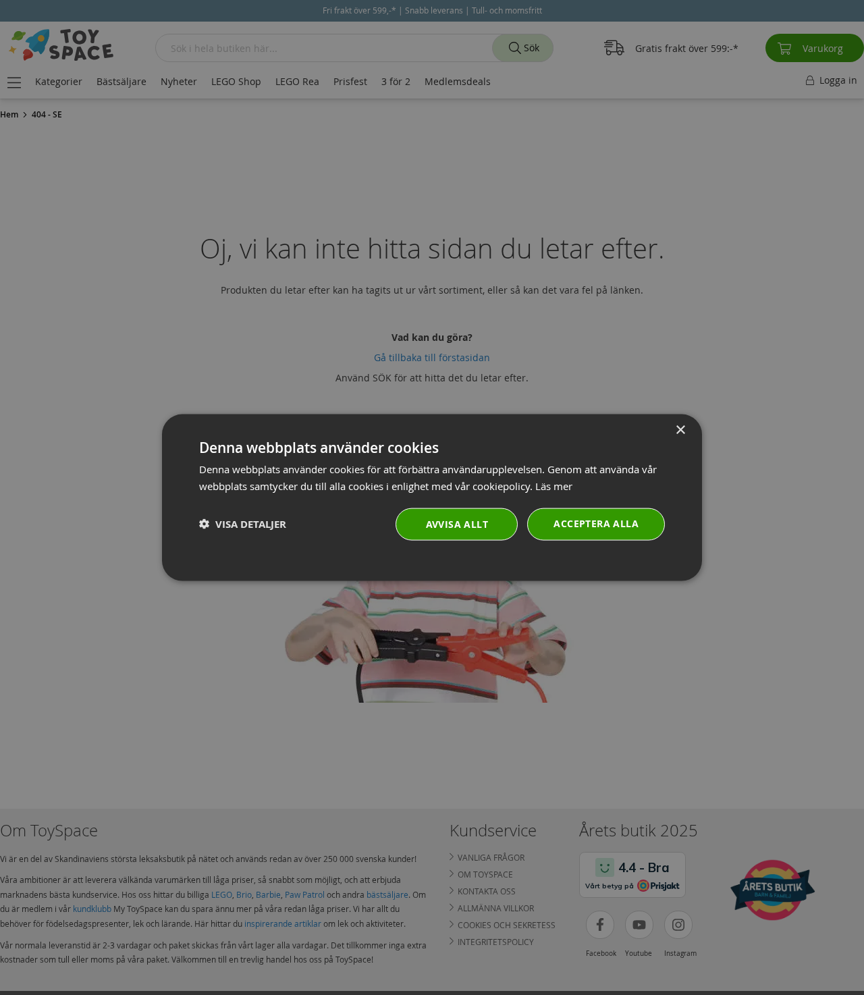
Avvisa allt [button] (457, 523)
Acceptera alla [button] (596, 522)
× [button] (680, 430)
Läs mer (553, 486)
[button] (242, 524)
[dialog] (432, 497)
